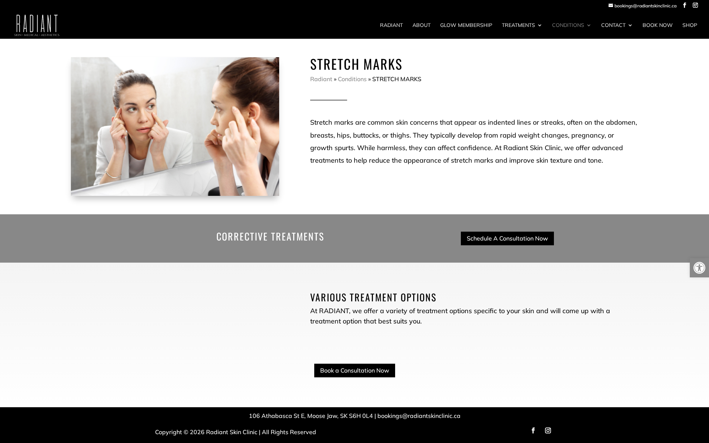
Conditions (568, 25)
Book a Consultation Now (354, 370)
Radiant (391, 25)
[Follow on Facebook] (533, 430)
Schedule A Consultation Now (507, 238)
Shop (689, 25)
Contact (613, 25)
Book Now (658, 25)
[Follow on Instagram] (548, 430)
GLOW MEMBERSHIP (466, 25)
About (421, 25)
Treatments (518, 25)
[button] (699, 267)
